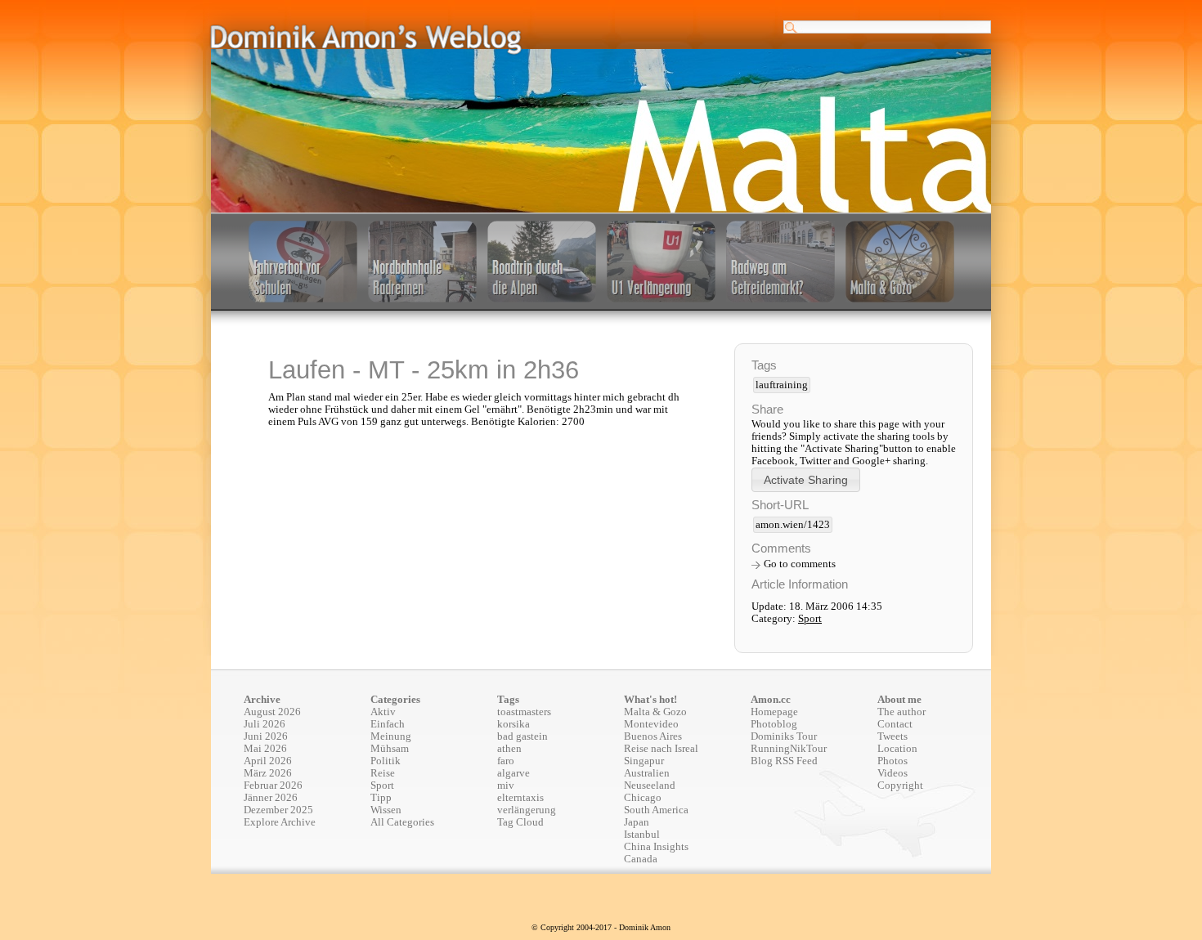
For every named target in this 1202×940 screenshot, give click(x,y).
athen (509, 748)
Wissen (385, 810)
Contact (895, 724)
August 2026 (272, 712)
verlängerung (526, 810)
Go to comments (800, 564)
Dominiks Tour (784, 736)
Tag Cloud (520, 822)
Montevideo (651, 724)
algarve (513, 773)
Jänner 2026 (271, 797)
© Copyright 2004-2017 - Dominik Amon (601, 927)
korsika (513, 724)
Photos (892, 761)
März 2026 (268, 773)
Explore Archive (280, 822)
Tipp (381, 797)
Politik (385, 761)
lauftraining (782, 385)
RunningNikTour (789, 748)
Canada (640, 859)
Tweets (892, 736)
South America (656, 810)
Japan (636, 822)
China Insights (656, 847)
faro (505, 761)
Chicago (643, 797)
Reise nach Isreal (661, 748)
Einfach (387, 724)
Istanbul (642, 834)
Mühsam (389, 748)
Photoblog (774, 724)
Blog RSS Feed (784, 761)
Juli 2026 (264, 724)
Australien (647, 773)
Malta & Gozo (655, 712)
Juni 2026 (266, 736)
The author (901, 712)
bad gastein (522, 736)
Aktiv (383, 712)
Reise (382, 773)
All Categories (402, 822)
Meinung (390, 736)
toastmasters (524, 712)
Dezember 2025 (278, 810)
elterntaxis (520, 797)
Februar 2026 (273, 785)
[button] (805, 479)
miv (505, 785)
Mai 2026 (265, 748)
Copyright (900, 785)
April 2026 (268, 761)
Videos (892, 773)
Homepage (774, 712)
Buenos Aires (653, 736)
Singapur (644, 761)
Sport (810, 618)
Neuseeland (649, 785)
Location (897, 748)
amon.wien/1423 (793, 524)
